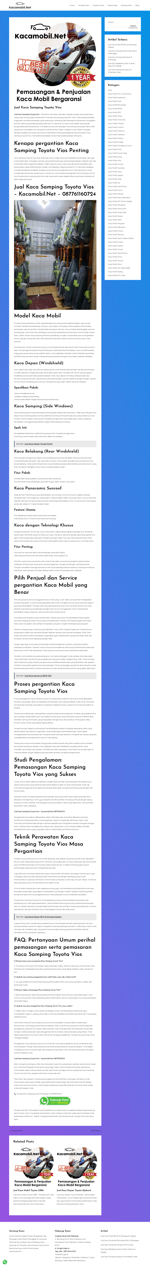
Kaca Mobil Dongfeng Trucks (120, 146)
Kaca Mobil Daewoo (116, 131)
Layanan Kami (98, 5)
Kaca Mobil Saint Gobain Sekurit (121, 238)
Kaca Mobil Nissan (115, 216)
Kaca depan (19, 370)
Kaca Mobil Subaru (115, 246)
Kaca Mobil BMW (115, 109)
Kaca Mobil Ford (114, 149)
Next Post (96, 1130)
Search (111, 22)
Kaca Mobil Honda (115, 164)
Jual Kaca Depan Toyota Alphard (74, 1190)
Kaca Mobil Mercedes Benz (119, 198)
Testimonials (112, 5)
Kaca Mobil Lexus (115, 190)
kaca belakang (49, 458)
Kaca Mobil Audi (114, 101)
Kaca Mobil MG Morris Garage (120, 201)
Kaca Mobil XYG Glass (116, 275)
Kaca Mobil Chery (115, 116)
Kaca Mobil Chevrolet (116, 120)
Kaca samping (20, 413)
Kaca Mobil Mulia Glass (117, 212)
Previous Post (16, 1130)
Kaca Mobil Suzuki (115, 249)
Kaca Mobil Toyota (115, 261)
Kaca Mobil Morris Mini (117, 209)
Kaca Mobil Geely (115, 157)
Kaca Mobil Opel (114, 220)
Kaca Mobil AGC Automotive (119, 94)
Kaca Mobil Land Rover (117, 186)
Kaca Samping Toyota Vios (31, 859)
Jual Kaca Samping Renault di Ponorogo (117, 1245)
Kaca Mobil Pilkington (117, 227)
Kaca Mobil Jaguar (115, 175)
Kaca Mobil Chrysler (116, 123)
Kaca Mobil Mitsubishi (116, 205)
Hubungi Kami (126, 5)
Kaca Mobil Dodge (115, 142)
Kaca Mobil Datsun (115, 138)
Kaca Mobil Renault (116, 235)
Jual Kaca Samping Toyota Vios (26, 114)
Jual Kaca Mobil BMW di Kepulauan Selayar (118, 1236)
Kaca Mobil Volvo (115, 264)
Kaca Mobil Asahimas (116, 97)
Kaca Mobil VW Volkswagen (119, 268)
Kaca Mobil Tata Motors (117, 253)
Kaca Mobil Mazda (115, 194)
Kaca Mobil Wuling (115, 272)
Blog (137, 5)
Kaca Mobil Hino (114, 160)
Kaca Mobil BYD (114, 112)
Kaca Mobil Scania (115, 242)
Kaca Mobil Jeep (115, 179)
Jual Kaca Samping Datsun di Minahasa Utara (119, 1257)
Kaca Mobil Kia (114, 183)
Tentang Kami (83, 5)
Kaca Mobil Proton (115, 231)
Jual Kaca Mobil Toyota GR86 (28, 1190)
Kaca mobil (76, 117)
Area (110, 90)
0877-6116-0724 (69, 1251)
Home (72, 5)
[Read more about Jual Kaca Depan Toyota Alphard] (77, 1167)
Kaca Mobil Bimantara (117, 105)
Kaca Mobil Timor (115, 257)
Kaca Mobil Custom (116, 127)
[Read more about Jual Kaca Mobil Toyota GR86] (33, 1167)
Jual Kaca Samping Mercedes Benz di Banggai (120, 1240)
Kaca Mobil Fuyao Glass (117, 153)
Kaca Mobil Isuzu (115, 172)
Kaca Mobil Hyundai (116, 168)
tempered (56, 479)
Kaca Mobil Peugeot (116, 223)
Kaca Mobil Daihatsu (116, 134)
